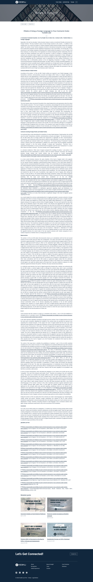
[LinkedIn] (20, 573)
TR (76, 2)
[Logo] (20, 2)
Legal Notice (35, 577)
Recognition (34, 566)
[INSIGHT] (59, 505)
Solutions (64, 566)
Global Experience (35, 568)
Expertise (66, 2)
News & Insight (23, 24)
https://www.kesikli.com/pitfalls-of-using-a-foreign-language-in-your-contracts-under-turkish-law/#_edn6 (46, 178)
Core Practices (65, 564)
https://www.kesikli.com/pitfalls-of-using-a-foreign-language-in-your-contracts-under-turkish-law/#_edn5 (46, 154)
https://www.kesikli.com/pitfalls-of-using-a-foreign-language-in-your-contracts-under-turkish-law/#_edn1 (46, 92)
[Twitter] (16, 573)
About (32, 564)
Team (72, 2)
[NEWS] (33, 505)
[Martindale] (27, 573)
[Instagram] (23, 573)
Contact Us (73, 554)
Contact (48, 568)
